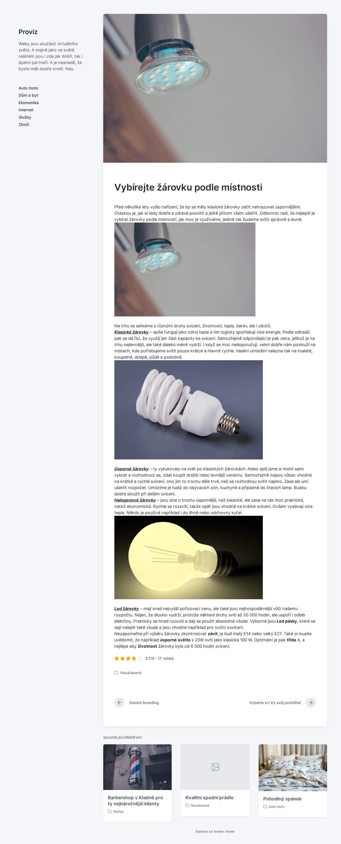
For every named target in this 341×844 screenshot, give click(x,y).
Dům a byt (28, 95)
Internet (26, 110)
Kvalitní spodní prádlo (210, 797)
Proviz (28, 32)
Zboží (24, 124)
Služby (25, 117)
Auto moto (28, 88)
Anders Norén (224, 831)
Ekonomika (29, 102)
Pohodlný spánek (282, 799)
